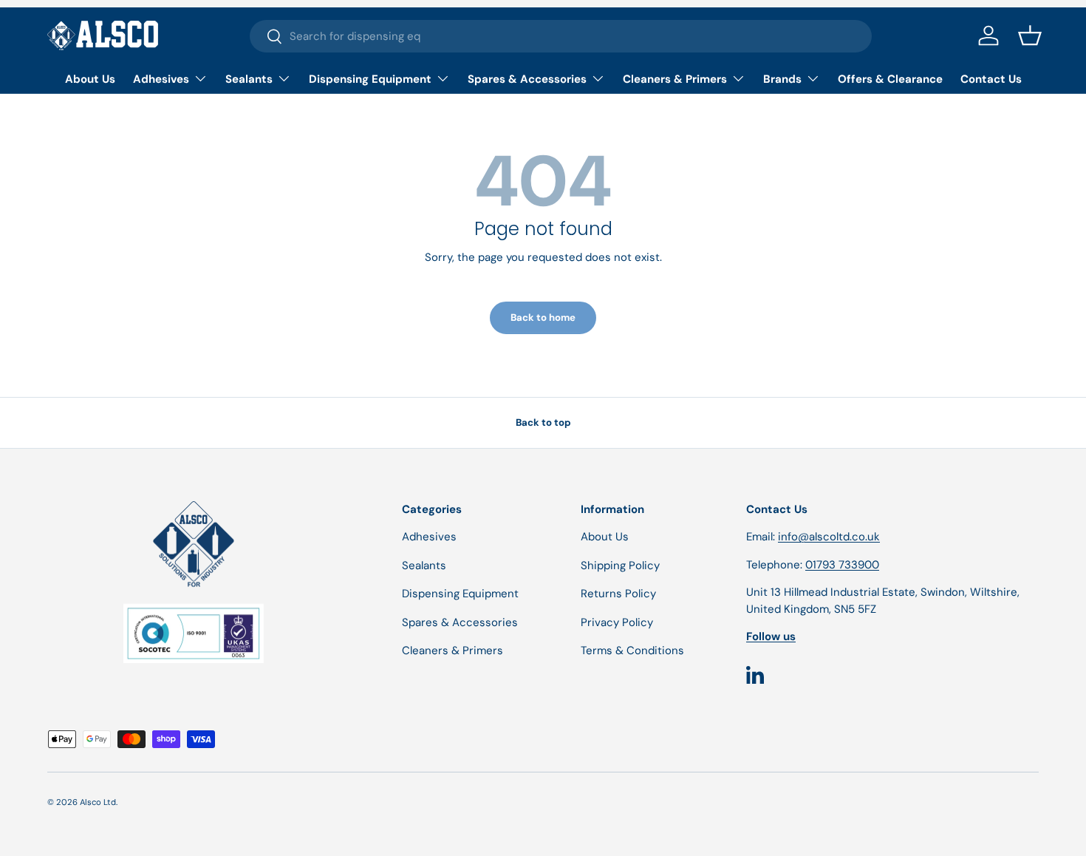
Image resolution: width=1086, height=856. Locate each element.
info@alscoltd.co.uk (829, 536)
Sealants (249, 79)
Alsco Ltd (98, 802)
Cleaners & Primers (675, 79)
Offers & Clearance (890, 79)
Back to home (543, 317)
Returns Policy (618, 593)
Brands (782, 79)
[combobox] (561, 36)
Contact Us (991, 79)
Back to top (543, 422)
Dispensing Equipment (370, 79)
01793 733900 (842, 564)
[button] (1030, 35)
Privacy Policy (617, 622)
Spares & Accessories (527, 79)
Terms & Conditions (632, 650)
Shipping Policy (620, 565)
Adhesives (161, 79)
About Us (90, 79)
